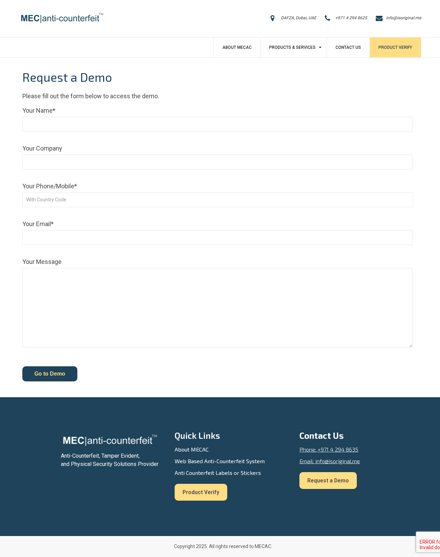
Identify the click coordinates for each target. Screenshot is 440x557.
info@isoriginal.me (403, 17)
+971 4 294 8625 (351, 17)
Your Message (42, 261)
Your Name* (38, 110)
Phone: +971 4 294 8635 (328, 449)
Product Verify (395, 47)
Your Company (42, 148)
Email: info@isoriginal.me (329, 461)
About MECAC (237, 47)
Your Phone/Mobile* (49, 186)
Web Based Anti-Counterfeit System (220, 461)
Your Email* (38, 223)
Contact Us (348, 47)
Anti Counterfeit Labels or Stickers (218, 472)
